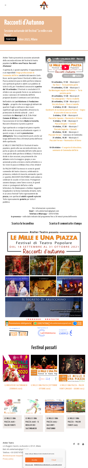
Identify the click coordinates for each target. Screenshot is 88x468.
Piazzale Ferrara (55, 135)
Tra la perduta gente (70, 85)
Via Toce (56, 85)
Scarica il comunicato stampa (65, 223)
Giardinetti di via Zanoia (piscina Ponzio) (62, 110)
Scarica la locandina (23, 223)
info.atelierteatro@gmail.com (18, 449)
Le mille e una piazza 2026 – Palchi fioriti (10, 421)
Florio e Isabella (73, 99)
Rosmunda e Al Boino (73, 118)
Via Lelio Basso (58, 104)
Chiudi (54, 460)
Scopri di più (10, 39)
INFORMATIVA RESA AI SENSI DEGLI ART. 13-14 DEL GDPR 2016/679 (48, 464)
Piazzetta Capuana (56, 118)
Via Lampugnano (58, 99)
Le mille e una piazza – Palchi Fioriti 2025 (74, 421)
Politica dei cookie (29, 464)
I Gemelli (72, 124)
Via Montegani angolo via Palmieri (62, 90)
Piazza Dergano (61, 124)
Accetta (34, 460)
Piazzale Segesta (61, 129)
